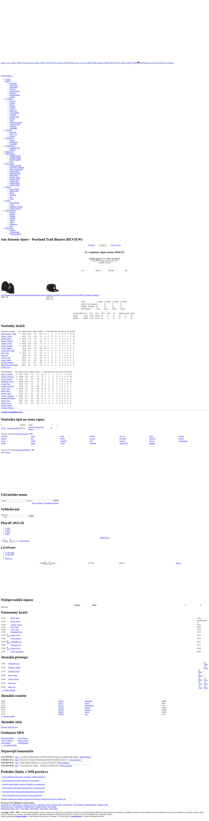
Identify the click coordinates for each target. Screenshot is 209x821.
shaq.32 (151, 441)
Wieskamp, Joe (16, 645)
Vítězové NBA (15, 185)
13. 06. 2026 (9, 555)
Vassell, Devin (6, 339)
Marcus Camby (23, 741)
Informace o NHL (44, 805)
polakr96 (63, 441)
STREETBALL (10, 211)
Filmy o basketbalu (16, 169)
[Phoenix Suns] (138, 63)
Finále (7, 534)
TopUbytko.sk (6, 805)
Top (11, 197)
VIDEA (8, 187)
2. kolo (7, 530)
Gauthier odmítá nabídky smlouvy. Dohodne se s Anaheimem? (23, 784)
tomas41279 (124, 443)
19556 (3, 428)
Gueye (87, 703)
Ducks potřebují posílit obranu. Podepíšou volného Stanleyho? (23, 777)
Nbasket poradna (15, 165)
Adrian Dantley (23, 743)
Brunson (88, 710)
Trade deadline (15, 95)
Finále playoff (104, 538)
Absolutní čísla (15, 148)
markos (181, 439)
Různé (12, 193)
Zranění (12, 97)
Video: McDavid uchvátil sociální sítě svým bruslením (20, 781)
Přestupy (13, 93)
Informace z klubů (16, 122)
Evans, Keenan (16, 638)
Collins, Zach (5, 367)
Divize (12, 140)
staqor (33, 443)
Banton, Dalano (6, 405)
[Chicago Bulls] (66, 63)
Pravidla (12, 218)
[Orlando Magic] (129, 63)
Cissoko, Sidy (6, 358)
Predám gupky (29, 807)
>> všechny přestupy (8, 690)
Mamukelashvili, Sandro (9, 365)
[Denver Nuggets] (37, 63)
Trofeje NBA (14, 181)
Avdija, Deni (5, 384)
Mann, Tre (11, 687)
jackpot (92, 439)
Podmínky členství (16, 207)
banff (62, 436)
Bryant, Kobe (15, 621)
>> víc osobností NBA (9, 745)
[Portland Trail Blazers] (142, 63)
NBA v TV (13, 134)
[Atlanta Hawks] (8, 63)
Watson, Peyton (13, 679)
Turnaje (12, 220)
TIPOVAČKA (10, 154)
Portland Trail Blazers (22, 450)
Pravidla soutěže (15, 160)
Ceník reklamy (15, 232)
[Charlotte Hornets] (60, 63)
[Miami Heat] (94, 63)
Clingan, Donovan (7, 386)
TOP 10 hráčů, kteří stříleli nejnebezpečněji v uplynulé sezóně (23, 788)
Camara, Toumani (7, 396)
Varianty (12, 216)
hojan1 (62, 439)
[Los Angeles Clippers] (77, 63)
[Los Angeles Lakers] (82, 63)
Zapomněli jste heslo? (51, 503)
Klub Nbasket (14, 203)
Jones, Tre (4, 355)
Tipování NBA (15, 124)
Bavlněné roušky (90, 805)
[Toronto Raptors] (159, 63)
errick (151, 436)
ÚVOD (7, 79)
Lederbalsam (18, 807)
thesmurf (93, 443)
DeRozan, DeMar (14, 667)
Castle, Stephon (6, 348)
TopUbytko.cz (17, 805)
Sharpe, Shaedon (7, 374)
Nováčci (12, 89)
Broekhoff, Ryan (16, 632)
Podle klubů (14, 85)
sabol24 (122, 441)
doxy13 (122, 436)
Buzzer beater (14, 189)
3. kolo (7, 532)
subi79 (62, 443)
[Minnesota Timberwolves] (105, 63)
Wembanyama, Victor (8, 334)
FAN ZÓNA (9, 164)
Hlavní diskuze (85, 757)
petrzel (33, 441)
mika (16, 766)
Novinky (13, 101)
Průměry (12, 150)
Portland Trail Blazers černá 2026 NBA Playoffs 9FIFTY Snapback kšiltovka (72, 295)
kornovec (152, 439)
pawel (3, 441)
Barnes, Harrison (7, 346)
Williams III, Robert (8, 398)
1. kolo (7, 528)
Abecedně (13, 83)
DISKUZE (9, 152)
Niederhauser (89, 705)
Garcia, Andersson (17, 651)
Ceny (11, 162)
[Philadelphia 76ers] (134, 63)
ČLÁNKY (9, 99)
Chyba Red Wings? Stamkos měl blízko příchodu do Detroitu (23, 792)
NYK (2, 541)
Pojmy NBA (14, 175)
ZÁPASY (8, 130)
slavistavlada (183, 441)
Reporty (12, 212)
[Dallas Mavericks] (31, 63)
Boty (11, 226)
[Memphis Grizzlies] (89, 63)
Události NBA (15, 183)
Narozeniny (14, 87)
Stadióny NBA (15, 179)
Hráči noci (8, 558)
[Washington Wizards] (171, 63)
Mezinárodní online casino (10, 809)
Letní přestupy (14, 91)
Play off (12, 136)
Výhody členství (15, 209)
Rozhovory (13, 111)
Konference (14, 142)
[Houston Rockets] (54, 63)
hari (32, 439)
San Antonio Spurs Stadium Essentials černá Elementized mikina (23, 295)
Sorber (87, 712)
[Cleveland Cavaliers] (25, 63)
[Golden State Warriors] (48, 63)
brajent (92, 436)
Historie (12, 214)
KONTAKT (9, 228)
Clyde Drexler (23, 738)
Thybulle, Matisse (7, 408)
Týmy (12, 199)
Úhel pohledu (14, 113)
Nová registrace (37, 503)
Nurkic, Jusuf (15, 635)
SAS (14, 541)
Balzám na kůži (102, 805)
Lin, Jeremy (15, 627)
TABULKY (9, 138)
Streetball (13, 115)
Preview (12, 103)
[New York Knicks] (117, 63)
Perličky (12, 119)
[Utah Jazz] (165, 63)
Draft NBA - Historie (17, 167)
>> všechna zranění (7, 716)
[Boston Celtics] (13, 63)
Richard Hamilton (7, 738)
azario (33, 436)
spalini (3, 443)
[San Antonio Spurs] (153, 63)
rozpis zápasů (24, 541)
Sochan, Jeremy (6, 343)
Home (3, 63)
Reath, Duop (5, 391)
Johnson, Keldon (7, 341)
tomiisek (152, 443)
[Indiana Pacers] (71, 63)
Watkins (87, 708)
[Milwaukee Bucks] (100, 63)
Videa (12, 120)
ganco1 (3, 439)
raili (91, 441)
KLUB (7, 201)
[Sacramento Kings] (148, 63)
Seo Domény (67, 805)
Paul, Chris (5, 353)
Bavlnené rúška (56, 805)
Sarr (86, 714)
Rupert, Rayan (6, 403)
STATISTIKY (10, 146)
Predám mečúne (40, 807)
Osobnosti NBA (15, 173)
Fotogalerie (13, 224)
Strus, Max (12, 683)
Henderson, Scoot (7, 381)
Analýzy (12, 109)
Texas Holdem (78, 805)
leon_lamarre (5, 452)
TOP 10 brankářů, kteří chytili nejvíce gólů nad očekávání (22, 795)
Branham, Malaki (7, 363)
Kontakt (12, 230)
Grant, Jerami (5, 389)
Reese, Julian (12, 675)
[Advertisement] (66, 16)
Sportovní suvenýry (30, 805)
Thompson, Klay (14, 664)
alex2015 (4, 436)
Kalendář (13, 132)
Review (12, 105)
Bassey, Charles (6, 336)
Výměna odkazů (15, 234)
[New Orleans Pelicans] (111, 63)
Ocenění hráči (14, 117)
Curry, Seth (15, 629)
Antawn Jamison (7, 741)
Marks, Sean (15, 618)
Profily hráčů (14, 191)
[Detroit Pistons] (42, 63)
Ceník (12, 205)
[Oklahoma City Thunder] (123, 63)
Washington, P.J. (16, 642)
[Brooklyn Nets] (19, 63)
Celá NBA (13, 144)
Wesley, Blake (6, 360)
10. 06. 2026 (9, 553)
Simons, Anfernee (7, 377)
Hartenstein (89, 701)
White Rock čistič (7, 807)
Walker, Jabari (6, 393)
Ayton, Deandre (6, 379)
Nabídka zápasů (15, 156)
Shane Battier (5, 743)
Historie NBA (14, 171)
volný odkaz (52, 807)
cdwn (17, 757)
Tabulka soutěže (15, 158)
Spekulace (13, 126)
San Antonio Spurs (13, 428)
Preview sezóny (15, 177)
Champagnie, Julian (8, 351)
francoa (181, 436)
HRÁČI (8, 81)
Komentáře (13, 128)
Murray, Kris (5, 401)
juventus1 (123, 439)
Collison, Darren (16, 625)
